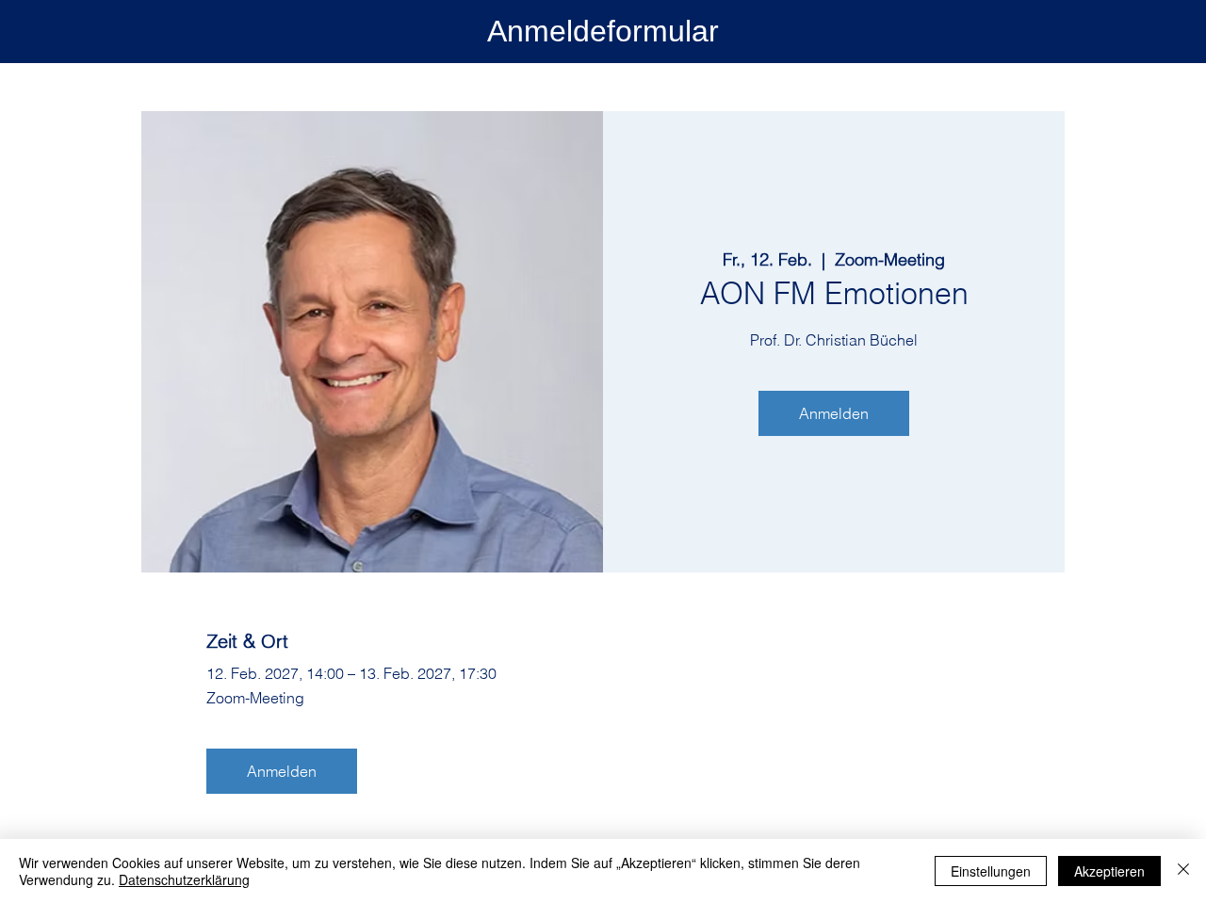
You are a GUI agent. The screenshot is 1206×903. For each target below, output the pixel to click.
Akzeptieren (1109, 871)
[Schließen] (1183, 871)
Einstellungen (991, 871)
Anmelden (834, 413)
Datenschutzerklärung (184, 879)
